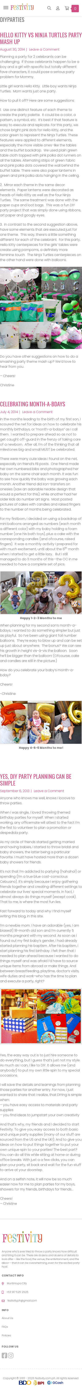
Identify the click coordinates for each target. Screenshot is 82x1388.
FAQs (5, 1327)
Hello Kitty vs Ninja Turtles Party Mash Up (41, 38)
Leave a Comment (44, 49)
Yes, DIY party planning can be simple (35, 779)
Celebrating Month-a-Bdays (32, 404)
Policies (6, 1335)
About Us (7, 1318)
